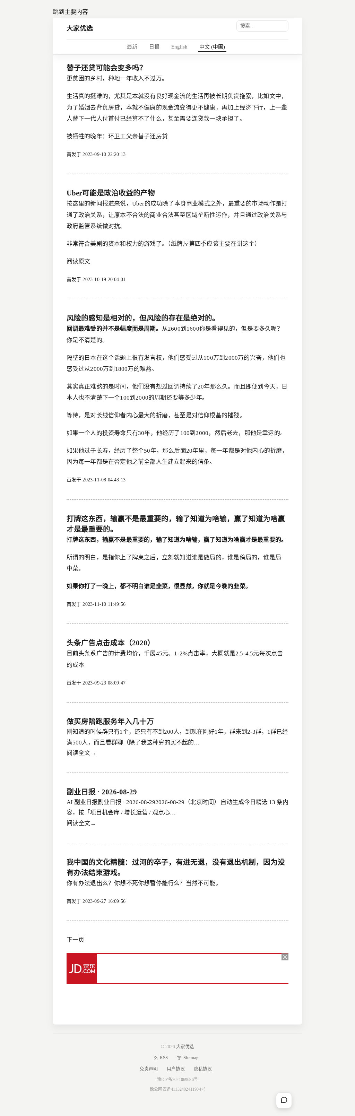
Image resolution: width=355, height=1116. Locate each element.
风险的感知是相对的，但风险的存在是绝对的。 (143, 318)
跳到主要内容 (70, 12)
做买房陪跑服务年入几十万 (110, 721)
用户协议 (176, 1068)
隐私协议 (203, 1068)
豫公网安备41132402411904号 (177, 1089)
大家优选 (80, 28)
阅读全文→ (81, 753)
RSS (164, 1057)
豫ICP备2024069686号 (177, 1079)
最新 (132, 47)
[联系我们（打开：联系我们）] (284, 1100)
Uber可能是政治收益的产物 (111, 193)
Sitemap (191, 1057)
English (179, 47)
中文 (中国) (212, 47)
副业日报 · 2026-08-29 (102, 792)
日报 (154, 47)
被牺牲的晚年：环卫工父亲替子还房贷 (117, 136)
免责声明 (149, 1068)
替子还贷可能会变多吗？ (107, 68)
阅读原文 (78, 261)
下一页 (75, 939)
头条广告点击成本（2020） (111, 643)
